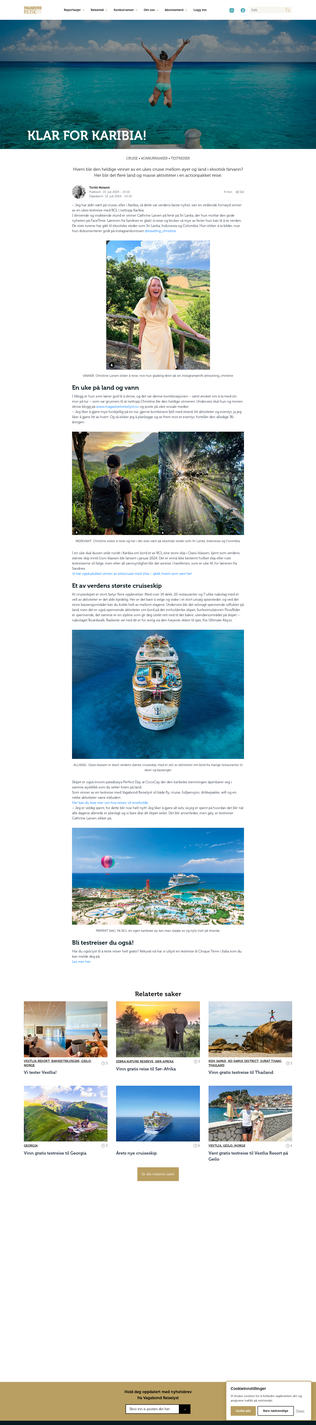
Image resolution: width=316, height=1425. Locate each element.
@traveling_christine (160, 231)
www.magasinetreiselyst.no (117, 407)
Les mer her (81, 962)
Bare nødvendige (275, 1411)
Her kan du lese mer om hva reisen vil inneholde (110, 803)
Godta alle (243, 1411)
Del (241, 192)
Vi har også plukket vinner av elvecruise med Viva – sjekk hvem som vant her (132, 574)
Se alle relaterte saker (158, 1174)
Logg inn (200, 10)
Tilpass (300, 1411)
